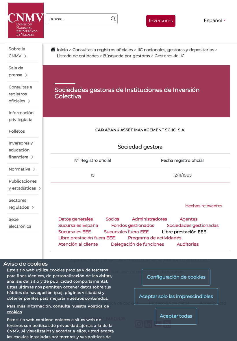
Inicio (62, 49)
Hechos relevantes (203, 205)
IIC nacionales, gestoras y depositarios (176, 49)
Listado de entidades (78, 55)
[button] (22, 52)
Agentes (188, 219)
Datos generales (75, 219)
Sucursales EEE (74, 231)
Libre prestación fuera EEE (86, 237)
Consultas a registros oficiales (103, 49)
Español (213, 20)
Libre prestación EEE (184, 231)
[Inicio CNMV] (26, 20)
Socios (112, 219)
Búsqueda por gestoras (126, 55)
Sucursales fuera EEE (126, 231)
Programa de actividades (154, 237)
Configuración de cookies (176, 277)
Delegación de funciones (137, 244)
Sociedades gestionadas (193, 225)
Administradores (149, 219)
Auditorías (188, 244)
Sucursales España (78, 225)
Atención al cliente (78, 244)
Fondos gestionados (132, 225)
